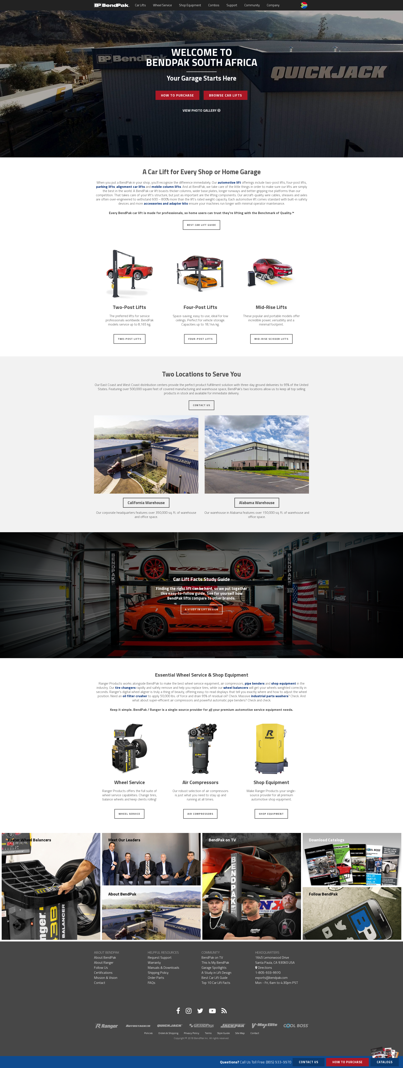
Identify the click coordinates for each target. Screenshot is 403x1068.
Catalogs (385, 1062)
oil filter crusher (135, 695)
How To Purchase (177, 95)
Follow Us (101, 967)
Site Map (240, 1033)
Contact (99, 982)
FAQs (151, 982)
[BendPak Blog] (224, 1011)
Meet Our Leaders (124, 840)
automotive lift (229, 182)
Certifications (103, 972)
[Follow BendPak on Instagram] (189, 1011)
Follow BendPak (323, 894)
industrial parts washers (269, 695)
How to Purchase (347, 1062)
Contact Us (201, 405)
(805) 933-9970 (278, 1062)
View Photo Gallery (200, 110)
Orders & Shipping (168, 1033)
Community (252, 5)
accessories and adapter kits (166, 203)
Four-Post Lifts (200, 339)
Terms (208, 1033)
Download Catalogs (326, 840)
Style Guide (223, 1033)
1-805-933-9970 (267, 972)
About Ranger (103, 962)
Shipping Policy (158, 972)
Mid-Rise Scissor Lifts (271, 339)
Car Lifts (140, 5)
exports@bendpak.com (271, 977)
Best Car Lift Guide (201, 225)
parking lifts (105, 186)
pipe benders (254, 683)
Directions (264, 967)
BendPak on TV (222, 840)
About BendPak (122, 894)
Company (273, 5)
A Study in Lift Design (201, 609)
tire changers (125, 687)
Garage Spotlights (214, 967)
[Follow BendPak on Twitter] (200, 1011)
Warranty (154, 962)
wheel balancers (235, 687)
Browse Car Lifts (225, 95)
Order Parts (156, 977)
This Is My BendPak (215, 962)
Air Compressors (200, 814)
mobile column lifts (166, 186)
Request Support (159, 957)
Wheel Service (162, 5)
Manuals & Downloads (163, 967)
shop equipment (283, 683)
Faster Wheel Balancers (29, 840)
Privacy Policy (191, 1033)
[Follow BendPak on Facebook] (178, 1011)
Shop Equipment (190, 5)
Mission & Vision (105, 977)
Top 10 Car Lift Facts (216, 982)
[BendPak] (112, 5)
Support (231, 5)
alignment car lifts (130, 186)
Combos (213, 5)
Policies (148, 1033)
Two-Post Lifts (129, 339)
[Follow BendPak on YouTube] (212, 1011)
